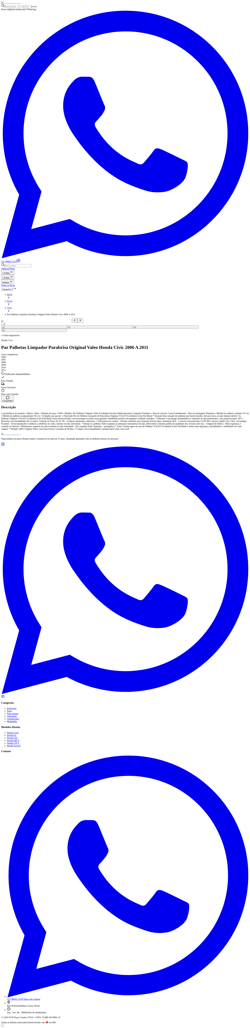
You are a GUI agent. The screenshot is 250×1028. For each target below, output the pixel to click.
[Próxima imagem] (80, 320)
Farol (9, 711)
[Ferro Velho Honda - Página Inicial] (11, 2)
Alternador (12, 716)
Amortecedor (13, 719)
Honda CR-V (13, 743)
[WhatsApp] (125, 693)
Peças (9, 301)
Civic (9, 308)
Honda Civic (13, 732)
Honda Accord (13, 745)
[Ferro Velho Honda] (125, 434)
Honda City (12, 738)
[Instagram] (18, 261)
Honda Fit (11, 735)
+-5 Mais (6, 273)
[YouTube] (3, 697)
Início (9, 294)
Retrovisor (11, 708)
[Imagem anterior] (74, 320)
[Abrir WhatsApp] (2, 1025)
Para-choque (12, 713)
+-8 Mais (6, 278)
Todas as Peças (8, 268)
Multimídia (12, 721)
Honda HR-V (13, 740)
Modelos (5, 283)
